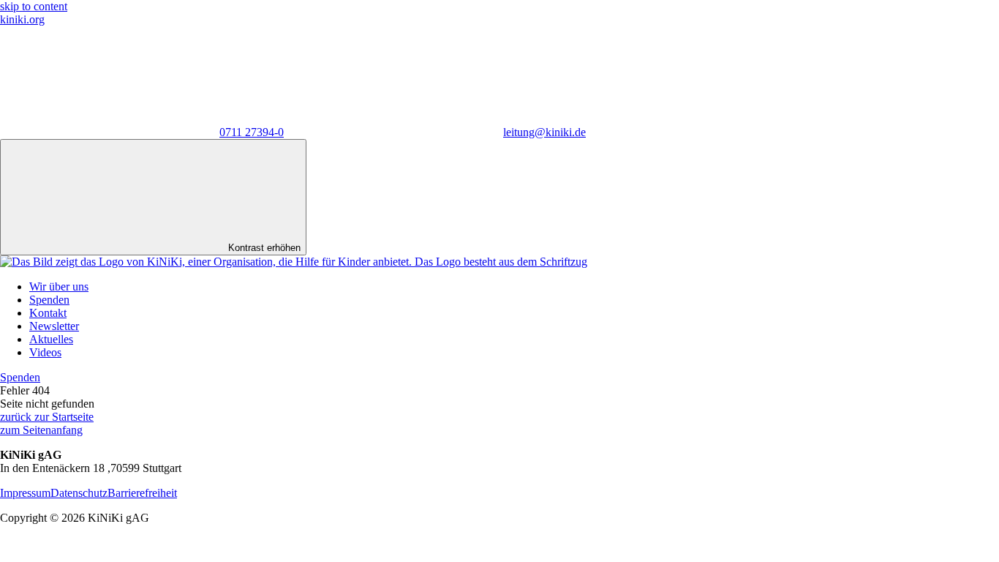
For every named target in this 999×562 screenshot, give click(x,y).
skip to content (33, 6)
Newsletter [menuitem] (54, 326)
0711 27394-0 (251, 132)
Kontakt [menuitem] (48, 313)
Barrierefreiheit (142, 493)
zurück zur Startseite (47, 417)
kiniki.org (22, 19)
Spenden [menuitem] (49, 299)
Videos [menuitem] (45, 352)
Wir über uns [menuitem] (58, 286)
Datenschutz (79, 493)
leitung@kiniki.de (544, 132)
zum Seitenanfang (41, 430)
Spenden (20, 377)
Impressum (25, 493)
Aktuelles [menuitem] (51, 339)
